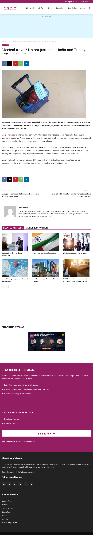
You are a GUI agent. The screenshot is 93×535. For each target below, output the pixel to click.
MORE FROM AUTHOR (37, 227)
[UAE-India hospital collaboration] (46, 242)
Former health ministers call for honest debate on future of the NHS (71, 195)
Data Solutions (7, 508)
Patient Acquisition (9, 523)
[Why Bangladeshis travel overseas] (77, 242)
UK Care (41, 8)
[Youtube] (31, 484)
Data (50, 8)
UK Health (30, 8)
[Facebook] (4, 63)
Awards (5, 519)
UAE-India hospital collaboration (44, 253)
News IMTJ (16, 41)
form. (49, 216)
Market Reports (8, 501)
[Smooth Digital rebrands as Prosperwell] (16, 242)
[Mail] (9, 484)
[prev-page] (3, 286)
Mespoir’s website (9, 135)
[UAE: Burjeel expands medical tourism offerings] (46, 268)
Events (4, 515)
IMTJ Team (7, 54)
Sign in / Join (85, 2)
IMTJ (9, 41)
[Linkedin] (26, 63)
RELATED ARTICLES (13, 227)
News (4, 250)
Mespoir (27, 122)
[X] (9, 63)
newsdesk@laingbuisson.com (23, 472)
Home (4, 41)
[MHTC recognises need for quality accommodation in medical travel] (77, 268)
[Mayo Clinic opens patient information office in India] (16, 268)
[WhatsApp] (20, 63)
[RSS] (15, 484)
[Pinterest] (15, 63)
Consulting (6, 512)
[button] (89, 8)
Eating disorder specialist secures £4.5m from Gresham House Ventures (20, 195)
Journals (5, 505)
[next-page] (7, 286)
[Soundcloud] (20, 484)
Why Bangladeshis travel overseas (75, 253)
